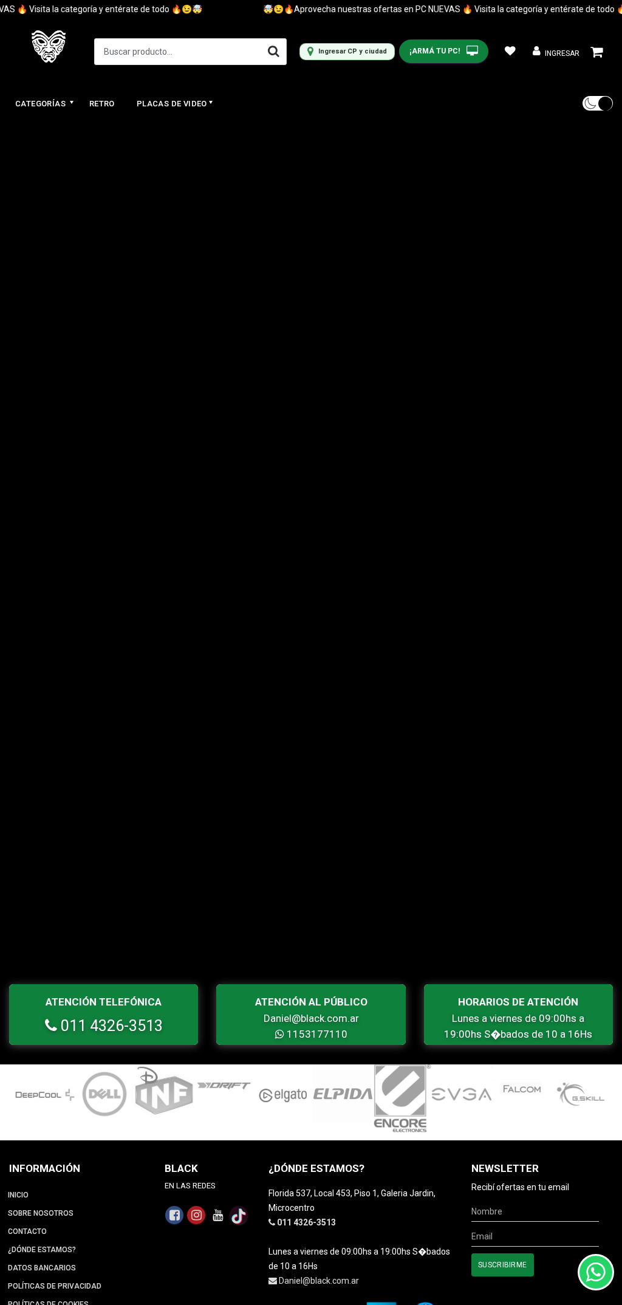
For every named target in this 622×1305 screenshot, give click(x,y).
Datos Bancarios (42, 1268)
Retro (102, 103)
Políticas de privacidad (54, 1286)
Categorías (41, 103)
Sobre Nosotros (40, 1213)
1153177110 (315, 1034)
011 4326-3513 (110, 1026)
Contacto (27, 1231)
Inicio (18, 1195)
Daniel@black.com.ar (311, 1018)
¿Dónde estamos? (42, 1249)
